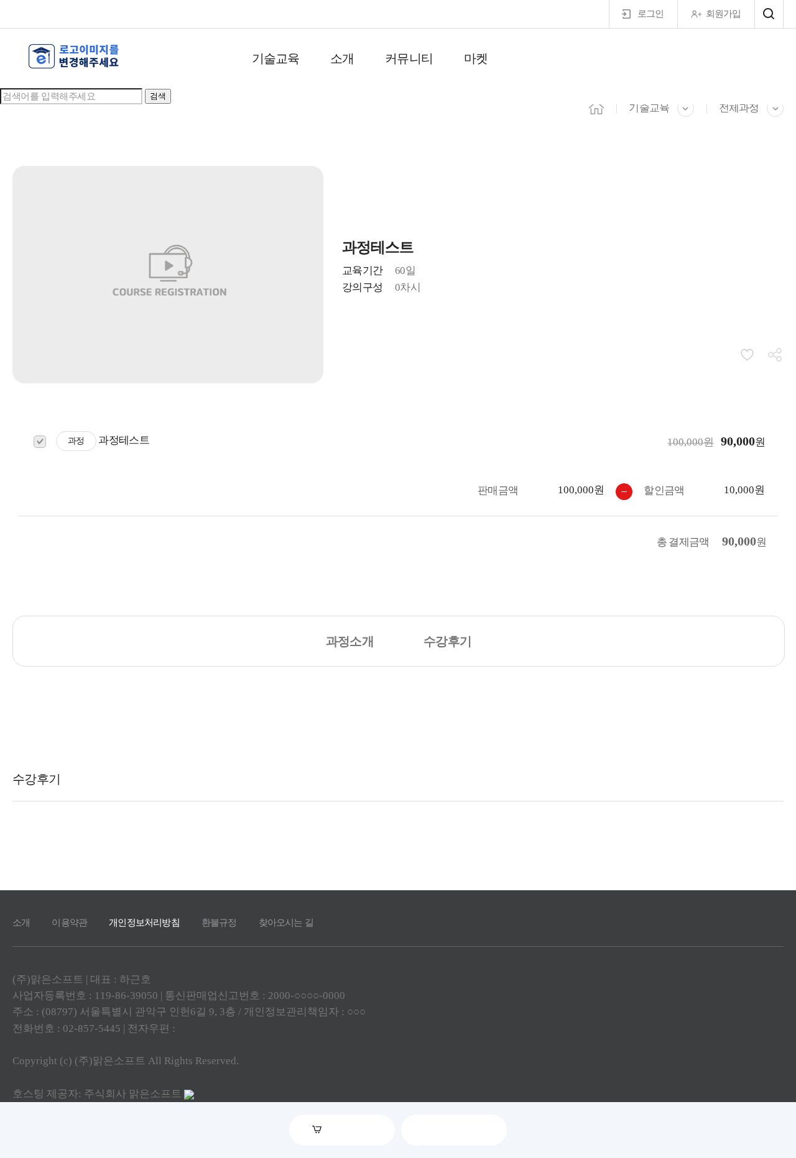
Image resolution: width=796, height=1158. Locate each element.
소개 (342, 58)
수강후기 (447, 641)
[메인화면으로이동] (74, 56)
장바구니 (351, 1130)
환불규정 (219, 923)
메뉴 (769, 14)
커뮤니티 (408, 58)
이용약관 (69, 923)
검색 (158, 96)
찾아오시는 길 (286, 923)
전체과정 (739, 108)
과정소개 (350, 641)
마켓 (476, 58)
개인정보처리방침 (144, 923)
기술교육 (275, 58)
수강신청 (463, 1130)
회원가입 (723, 14)
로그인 (650, 14)
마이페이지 (759, 60)
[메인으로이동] (596, 107)
